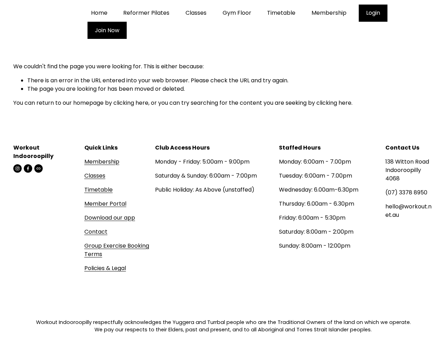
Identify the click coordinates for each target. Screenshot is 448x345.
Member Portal (105, 204)
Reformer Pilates (146, 13)
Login (373, 13)
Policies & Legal (105, 268)
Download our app (109, 218)
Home (99, 13)
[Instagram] (17, 168)
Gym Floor (237, 13)
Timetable (281, 13)
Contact (95, 232)
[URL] (38, 168)
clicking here (130, 103)
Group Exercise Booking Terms (116, 250)
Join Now (107, 30)
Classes (196, 13)
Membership (329, 13)
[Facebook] (28, 168)
